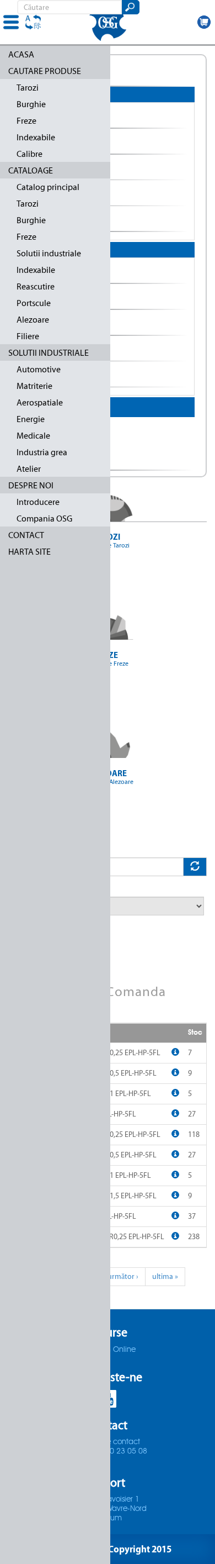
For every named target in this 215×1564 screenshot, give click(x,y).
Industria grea (42, 452)
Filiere (28, 336)
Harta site (29, 551)
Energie (31, 419)
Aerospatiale (40, 402)
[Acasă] (107, 22)
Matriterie (34, 386)
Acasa (21, 54)
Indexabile (36, 137)
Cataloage (30, 170)
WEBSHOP (204, 22)
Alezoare (33, 319)
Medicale (33, 435)
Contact (26, 535)
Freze (26, 120)
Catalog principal (48, 187)
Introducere (38, 502)
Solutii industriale (49, 253)
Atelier (29, 469)
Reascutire (36, 286)
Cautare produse (44, 71)
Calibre (29, 154)
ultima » (165, 1276)
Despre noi (30, 485)
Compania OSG (44, 518)
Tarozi (28, 87)
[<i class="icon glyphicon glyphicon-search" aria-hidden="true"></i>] (129, 7)
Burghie (31, 104)
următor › (123, 1276)
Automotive (39, 369)
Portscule (34, 303)
